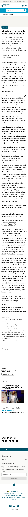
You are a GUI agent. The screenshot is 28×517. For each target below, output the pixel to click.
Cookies (8, 495)
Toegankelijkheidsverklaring (8, 497)
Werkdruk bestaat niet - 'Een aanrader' (12, 413)
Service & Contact (21, 497)
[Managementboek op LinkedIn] (10, 506)
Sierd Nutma (6, 55)
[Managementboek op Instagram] (18, 506)
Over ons (14, 499)
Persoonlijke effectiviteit (8, 14)
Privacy (22, 493)
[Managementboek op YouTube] (14, 506)
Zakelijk (3, 459)
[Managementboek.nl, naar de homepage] (5, 6)
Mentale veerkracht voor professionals (9, 370)
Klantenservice (6, 456)
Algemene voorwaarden (8, 493)
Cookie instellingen (16, 495)
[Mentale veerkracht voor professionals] (6, 358)
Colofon (17, 493)
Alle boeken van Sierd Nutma (9, 340)
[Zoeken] (25, 10)
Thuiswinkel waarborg (14, 491)
